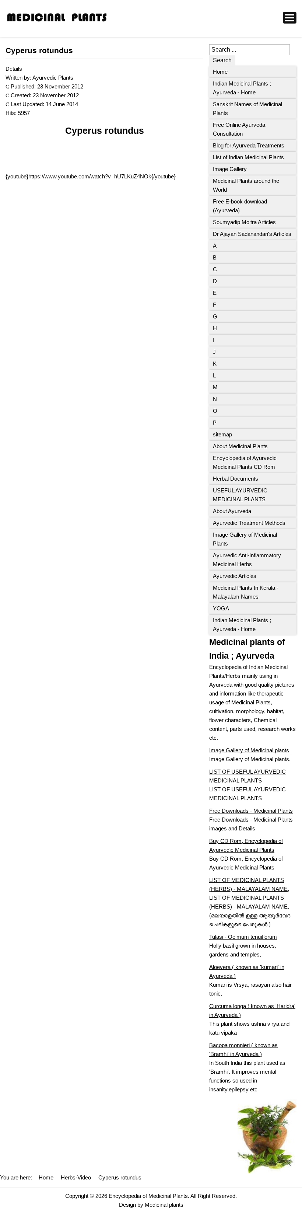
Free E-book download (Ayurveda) (240, 205)
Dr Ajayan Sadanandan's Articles (252, 234)
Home (220, 72)
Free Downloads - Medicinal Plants (251, 811)
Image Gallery (230, 169)
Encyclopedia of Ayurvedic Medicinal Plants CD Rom (245, 462)
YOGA (221, 608)
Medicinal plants (164, 1205)
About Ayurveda (232, 511)
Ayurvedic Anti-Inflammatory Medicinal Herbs (247, 559)
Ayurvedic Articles (234, 576)
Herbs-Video (76, 1177)
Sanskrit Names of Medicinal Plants (247, 108)
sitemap (222, 434)
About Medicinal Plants (240, 446)
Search (222, 60)
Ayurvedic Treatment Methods (249, 523)
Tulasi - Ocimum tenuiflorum (243, 937)
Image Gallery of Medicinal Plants (245, 539)
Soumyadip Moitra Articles (244, 222)
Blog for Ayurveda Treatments (248, 145)
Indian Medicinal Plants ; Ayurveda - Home (242, 87)
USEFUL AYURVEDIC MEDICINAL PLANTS (240, 494)
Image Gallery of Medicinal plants (249, 750)
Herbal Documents (235, 478)
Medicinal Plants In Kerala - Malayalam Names (245, 592)
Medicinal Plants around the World (246, 185)
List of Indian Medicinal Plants (248, 157)
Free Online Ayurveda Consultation (239, 129)
